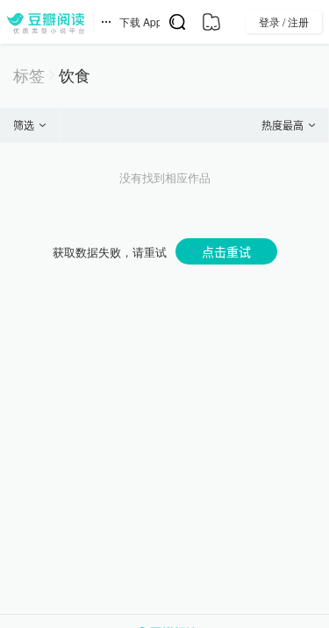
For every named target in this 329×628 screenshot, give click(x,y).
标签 (29, 75)
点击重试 (226, 251)
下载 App (140, 21)
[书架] (211, 22)
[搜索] (177, 22)
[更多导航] (106, 22)
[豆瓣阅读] (45, 22)
